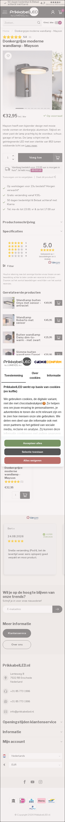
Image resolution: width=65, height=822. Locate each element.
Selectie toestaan (32, 451)
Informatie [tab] (54, 375)
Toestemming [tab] (13, 375)
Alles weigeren (32, 460)
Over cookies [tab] (35, 375)
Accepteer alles (32, 443)
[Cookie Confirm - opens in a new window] (47, 362)
